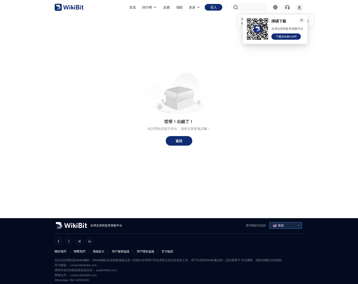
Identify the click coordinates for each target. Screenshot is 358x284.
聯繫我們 (79, 251)
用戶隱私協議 (145, 251)
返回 (179, 141)
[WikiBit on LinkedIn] (89, 241)
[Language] (275, 7)
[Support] (287, 7)
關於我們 (60, 251)
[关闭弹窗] (301, 20)
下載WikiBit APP (286, 36)
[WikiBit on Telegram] (79, 241)
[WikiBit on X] (68, 241)
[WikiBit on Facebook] (58, 241)
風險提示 (98, 251)
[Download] (299, 7)
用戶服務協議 (120, 251)
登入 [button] (213, 7)
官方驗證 (167, 251)
